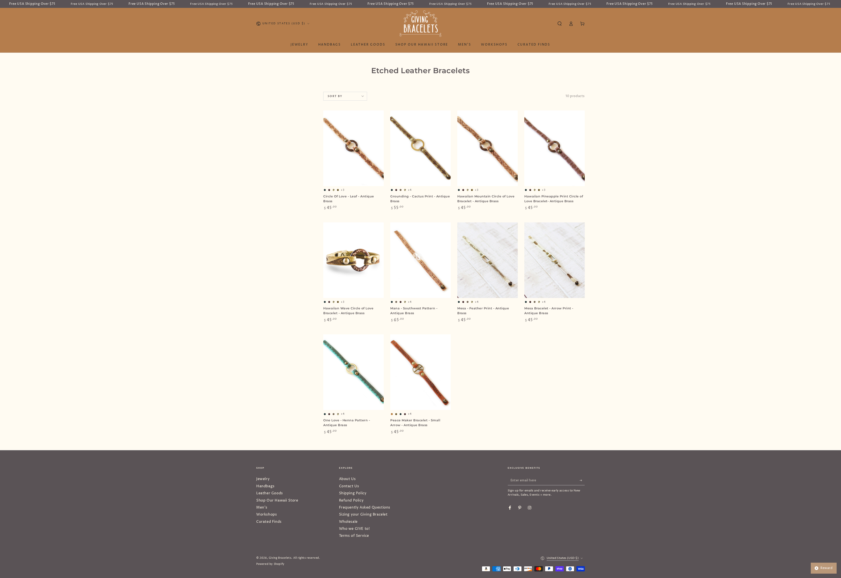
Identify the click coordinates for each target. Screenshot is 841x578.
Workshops (266, 514)
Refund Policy (351, 500)
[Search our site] (559, 23)
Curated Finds (269, 521)
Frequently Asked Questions (364, 507)
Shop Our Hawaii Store (277, 500)
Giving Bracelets (280, 558)
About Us (347, 479)
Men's (261, 507)
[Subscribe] (582, 480)
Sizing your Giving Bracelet (363, 514)
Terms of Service (354, 535)
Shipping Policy (353, 493)
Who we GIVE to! (354, 528)
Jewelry (263, 479)
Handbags (265, 486)
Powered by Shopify (270, 564)
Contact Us (349, 486)
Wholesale (348, 521)
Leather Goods (269, 493)
